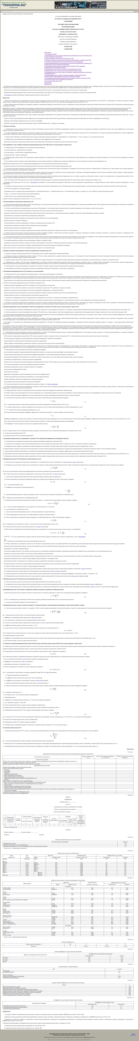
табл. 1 (74, 462)
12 (44, 705)
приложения (54, 384)
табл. (49, 384)
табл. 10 (39, 680)
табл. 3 (56, 474)
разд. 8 (76, 576)
